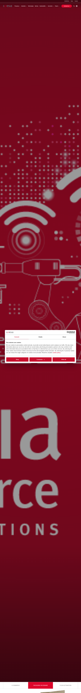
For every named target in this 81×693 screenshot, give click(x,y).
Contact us (66, 6)
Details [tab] (40, 337)
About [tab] (64, 337)
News (72, 1)
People (56, 6)
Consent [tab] (16, 337)
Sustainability (42, 6)
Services (36, 6)
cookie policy (57, 352)
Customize (40, 359)
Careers (76, 1)
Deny (17, 359)
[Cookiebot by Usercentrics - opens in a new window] (68, 332)
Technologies (31, 6)
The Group (16, 6)
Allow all (63, 359)
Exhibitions (66, 1)
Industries (23, 6)
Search (74, 6)
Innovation (50, 6)
